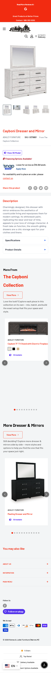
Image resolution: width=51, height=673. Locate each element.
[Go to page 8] (31, 409)
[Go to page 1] (15, 410)
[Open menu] (4, 29)
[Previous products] (5, 363)
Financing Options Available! (18, 158)
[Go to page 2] (17, 409)
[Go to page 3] (19, 409)
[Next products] (46, 363)
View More (11, 295)
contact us (8, 178)
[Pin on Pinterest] (35, 188)
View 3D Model (14, 152)
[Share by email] (46, 188)
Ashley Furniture (12, 137)
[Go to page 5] (24, 409)
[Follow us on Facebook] (5, 606)
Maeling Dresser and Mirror (20, 514)
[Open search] (26, 36)
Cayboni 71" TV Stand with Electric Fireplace (28, 343)
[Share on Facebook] (30, 188)
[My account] (31, 36)
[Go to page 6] (26, 409)
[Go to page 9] (34, 409)
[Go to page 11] (36, 533)
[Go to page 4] (22, 409)
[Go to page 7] (29, 409)
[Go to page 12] (38, 533)
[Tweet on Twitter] (41, 188)
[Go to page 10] (36, 409)
